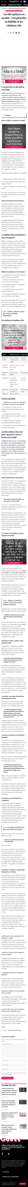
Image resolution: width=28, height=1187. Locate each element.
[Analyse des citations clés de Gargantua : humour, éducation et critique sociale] (23, 1114)
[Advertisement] (14, 50)
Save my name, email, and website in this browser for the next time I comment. (14, 1074)
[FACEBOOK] (2, 1154)
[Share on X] (13, 33)
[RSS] (9, 1154)
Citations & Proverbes (14, 10)
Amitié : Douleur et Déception (14, 1030)
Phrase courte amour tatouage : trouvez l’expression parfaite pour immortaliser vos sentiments (9, 1129)
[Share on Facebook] (10, 33)
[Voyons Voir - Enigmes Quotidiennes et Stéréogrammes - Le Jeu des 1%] (14, 1)
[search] (21, 1)
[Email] (16, 33)
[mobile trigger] (2, 2)
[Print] (19, 33)
